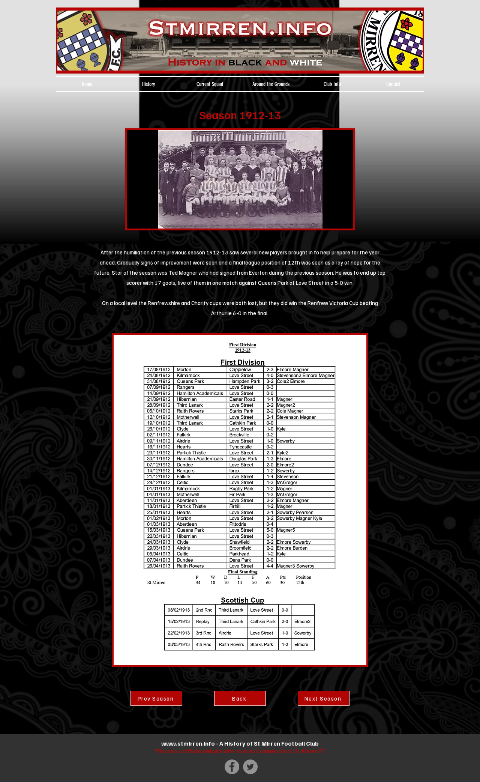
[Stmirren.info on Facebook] (232, 766)
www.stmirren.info (188, 743)
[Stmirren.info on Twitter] (250, 766)
